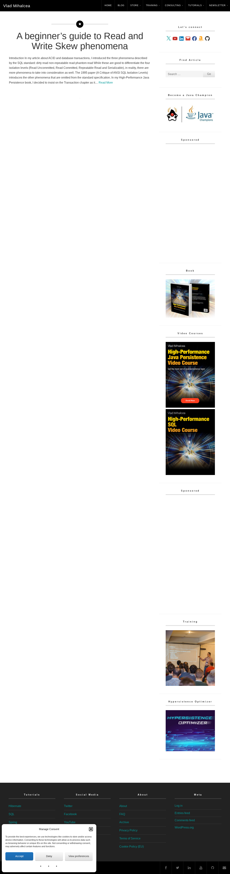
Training (152, 5)
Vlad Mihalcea (16, 6)
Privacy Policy (128, 830)
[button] (91, 829)
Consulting (173, 5)
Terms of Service (130, 838)
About (123, 806)
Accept (19, 856)
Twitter (68, 806)
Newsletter (217, 5)
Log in (179, 805)
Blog (121, 5)
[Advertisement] (190, 202)
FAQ (122, 814)
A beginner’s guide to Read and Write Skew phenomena (80, 41)
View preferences (78, 856)
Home (108, 5)
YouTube (69, 822)
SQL (11, 814)
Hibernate (15, 806)
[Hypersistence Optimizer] (190, 750)
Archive (124, 822)
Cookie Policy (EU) (131, 846)
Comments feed (185, 820)
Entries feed (182, 813)
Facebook (70, 814)
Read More (106, 82)
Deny (49, 856)
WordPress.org (184, 827)
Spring (13, 822)
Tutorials (195, 5)
